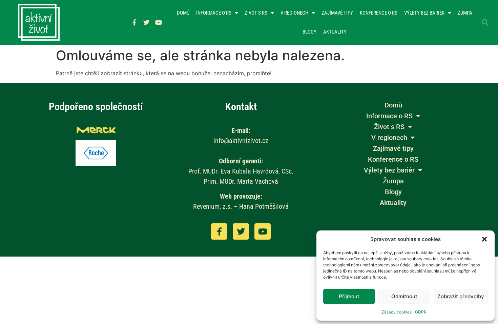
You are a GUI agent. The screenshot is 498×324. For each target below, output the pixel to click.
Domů (183, 13)
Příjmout (349, 296)
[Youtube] (158, 22)
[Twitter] (146, 22)
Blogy (309, 32)
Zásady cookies (396, 312)
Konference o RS (378, 13)
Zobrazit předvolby (460, 296)
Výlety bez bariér (424, 13)
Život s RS (256, 13)
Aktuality (335, 32)
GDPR (421, 312)
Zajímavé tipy (337, 13)
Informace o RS (213, 13)
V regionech (294, 13)
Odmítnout (404, 296)
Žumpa (465, 13)
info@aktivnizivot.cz (240, 141)
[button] (484, 239)
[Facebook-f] (134, 22)
